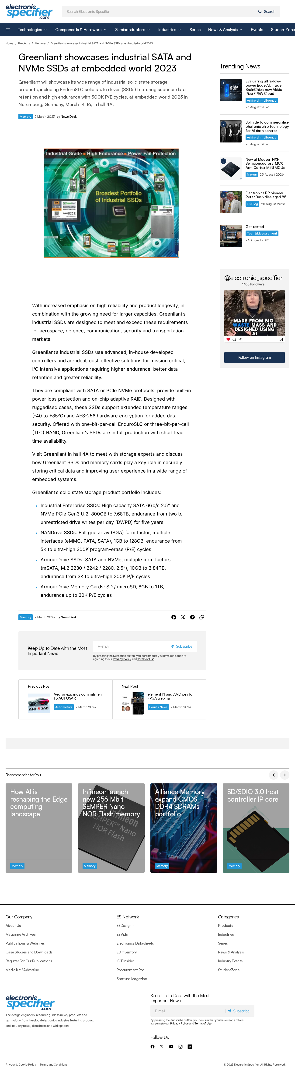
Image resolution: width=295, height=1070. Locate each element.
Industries (226, 934)
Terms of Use (145, 659)
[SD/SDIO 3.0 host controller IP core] (256, 828)
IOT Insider (125, 961)
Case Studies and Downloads (29, 952)
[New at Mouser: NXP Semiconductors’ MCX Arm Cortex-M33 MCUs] (231, 168)
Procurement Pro (130, 969)
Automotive (63, 707)
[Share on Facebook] (173, 617)
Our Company (19, 917)
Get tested (255, 227)
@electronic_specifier (253, 277)
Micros (252, 174)
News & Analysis (231, 952)
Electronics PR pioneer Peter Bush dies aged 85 (266, 195)
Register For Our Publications (29, 961)
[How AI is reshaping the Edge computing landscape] (39, 828)
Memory (40, 43)
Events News (158, 707)
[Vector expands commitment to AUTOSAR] (65, 699)
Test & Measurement (262, 233)
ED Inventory (127, 952)
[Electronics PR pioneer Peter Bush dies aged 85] (231, 202)
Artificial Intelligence (261, 100)
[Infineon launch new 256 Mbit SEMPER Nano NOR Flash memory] (111, 828)
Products (24, 43)
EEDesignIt (125, 925)
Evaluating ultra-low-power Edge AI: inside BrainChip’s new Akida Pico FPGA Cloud (264, 87)
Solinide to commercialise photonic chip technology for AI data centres (267, 126)
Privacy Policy (122, 659)
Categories (228, 917)
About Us (13, 925)
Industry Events (230, 961)
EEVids (122, 934)
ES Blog (252, 204)
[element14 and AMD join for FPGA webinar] (159, 699)
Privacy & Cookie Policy (21, 1064)
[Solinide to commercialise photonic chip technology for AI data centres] (231, 131)
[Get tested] (231, 236)
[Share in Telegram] (192, 617)
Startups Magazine (132, 978)
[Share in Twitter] (183, 617)
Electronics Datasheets (135, 943)
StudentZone (228, 969)
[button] (8, 29)
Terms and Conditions (53, 1064)
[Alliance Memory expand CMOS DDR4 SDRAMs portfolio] (183, 828)
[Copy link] (201, 617)
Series (223, 943)
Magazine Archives (20, 934)
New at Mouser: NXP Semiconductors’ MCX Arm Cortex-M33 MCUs (265, 163)
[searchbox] (159, 11)
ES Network (128, 917)
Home (9, 43)
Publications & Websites (25, 943)
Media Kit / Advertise (22, 969)
